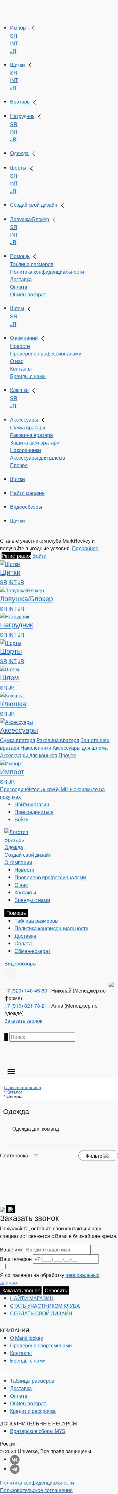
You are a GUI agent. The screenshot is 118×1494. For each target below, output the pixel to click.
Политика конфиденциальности (47, 271)
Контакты (21, 368)
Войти (39, 555)
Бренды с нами (28, 376)
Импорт (19, 27)
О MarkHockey (26, 1337)
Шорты (18, 167)
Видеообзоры (26, 506)
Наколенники (25, 450)
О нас (16, 361)
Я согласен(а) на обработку (49, 1278)
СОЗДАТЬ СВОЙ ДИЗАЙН (41, 1313)
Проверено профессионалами (45, 353)
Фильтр (95, 1155)
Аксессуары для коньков (28, 755)
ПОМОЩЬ (12, 1373)
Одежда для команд (35, 1128)
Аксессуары (24, 419)
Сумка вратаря (27, 427)
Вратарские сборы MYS (37, 1431)
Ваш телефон (16, 1258)
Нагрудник (22, 116)
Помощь (20, 256)
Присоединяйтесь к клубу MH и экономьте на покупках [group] (52, 793)
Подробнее (85, 548)
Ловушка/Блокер (29, 219)
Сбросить (56, 1290)
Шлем (17, 308)
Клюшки (19, 390)
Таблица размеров (31, 264)
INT (14, 43)
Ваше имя (12, 1249)
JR (13, 50)
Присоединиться (33, 811)
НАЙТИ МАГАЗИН (31, 1298)
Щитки (17, 64)
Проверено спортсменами (41, 1345)
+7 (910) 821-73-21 (26, 1005)
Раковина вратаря (31, 435)
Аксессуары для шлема (37, 457)
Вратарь (20, 101)
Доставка (21, 279)
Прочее (19, 465)
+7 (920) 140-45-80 (26, 990)
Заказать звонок (23, 1020)
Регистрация (16, 555)
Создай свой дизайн (33, 204)
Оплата (18, 286)
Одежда (19, 153)
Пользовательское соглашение (36, 1490)
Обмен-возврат (28, 294)
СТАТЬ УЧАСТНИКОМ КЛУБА (45, 1305)
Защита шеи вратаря (34, 442)
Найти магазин (27, 492)
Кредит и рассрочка (33, 1410)
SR (13, 35)
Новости (20, 346)
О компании (24, 337)
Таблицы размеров (32, 1380)
